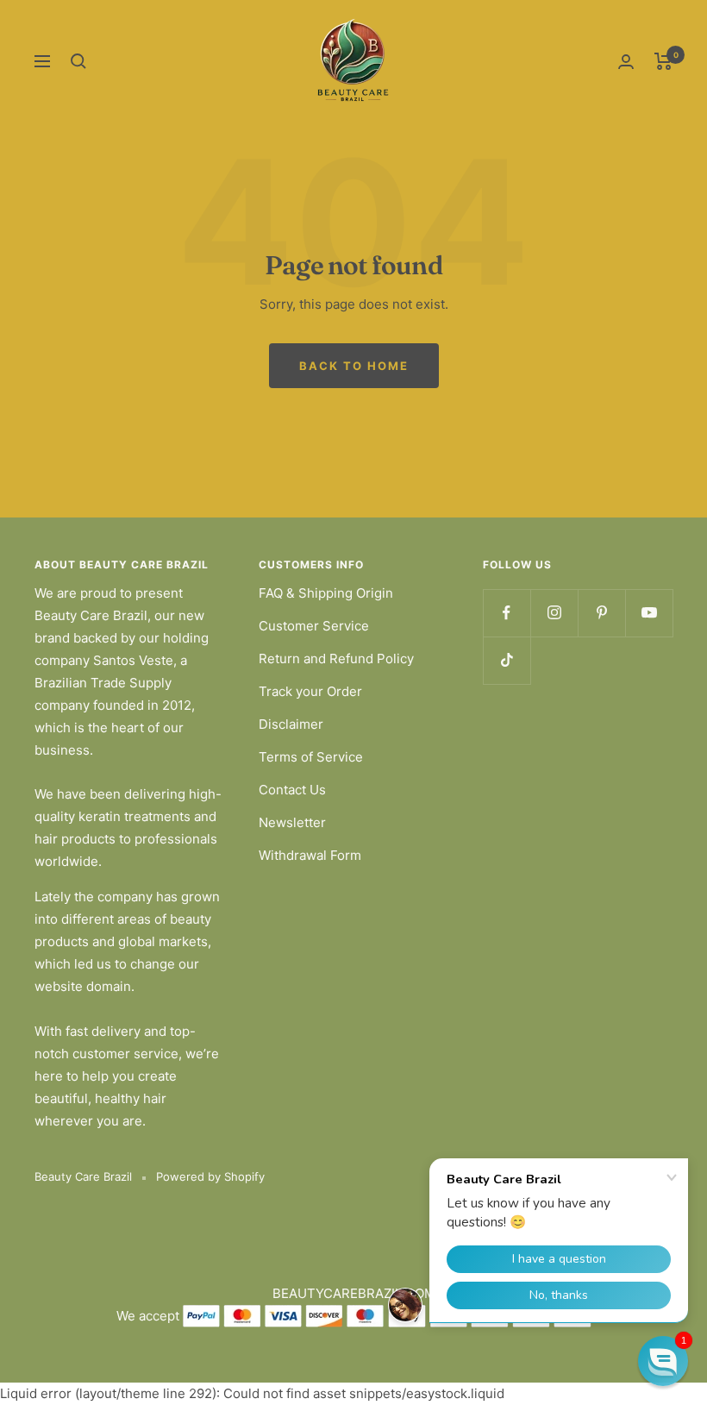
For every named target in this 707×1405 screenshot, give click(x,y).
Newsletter (292, 822)
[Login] (626, 61)
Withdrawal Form (310, 855)
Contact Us (292, 789)
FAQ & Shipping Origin (326, 593)
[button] (663, 1361)
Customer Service (314, 626)
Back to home (354, 366)
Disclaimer (291, 724)
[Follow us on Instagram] (554, 613)
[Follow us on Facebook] (506, 613)
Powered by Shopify (210, 1176)
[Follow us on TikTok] (506, 660)
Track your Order (310, 691)
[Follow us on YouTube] (649, 613)
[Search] (78, 61)
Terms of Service (311, 757)
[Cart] (663, 61)
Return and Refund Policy (336, 658)
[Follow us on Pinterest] (601, 613)
